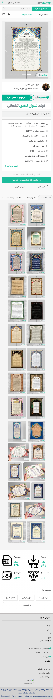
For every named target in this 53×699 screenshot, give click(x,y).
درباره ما (48, 625)
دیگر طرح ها (30, 126)
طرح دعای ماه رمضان (36, 431)
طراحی (28, 123)
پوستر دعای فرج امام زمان (16, 262)
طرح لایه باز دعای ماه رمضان (18, 452)
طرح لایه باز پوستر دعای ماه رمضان (38, 491)
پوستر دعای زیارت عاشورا (16, 335)
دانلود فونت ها (44, 673)
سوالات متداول (44, 676)
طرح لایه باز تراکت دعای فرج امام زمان (15, 510)
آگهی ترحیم (27, 597)
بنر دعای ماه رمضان (34, 471)
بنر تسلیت (27, 605)
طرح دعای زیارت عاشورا (35, 335)
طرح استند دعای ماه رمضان (17, 431)
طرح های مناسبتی (15, 123)
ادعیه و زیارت (16, 126)
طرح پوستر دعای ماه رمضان (15, 471)
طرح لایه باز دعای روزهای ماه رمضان (17, 532)
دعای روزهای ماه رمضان (19, 491)
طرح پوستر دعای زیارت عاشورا (36, 286)
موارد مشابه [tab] (45, 197)
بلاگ (49, 633)
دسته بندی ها (44, 14)
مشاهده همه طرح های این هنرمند (26, 88)
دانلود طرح (10, 597)
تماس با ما (47, 629)
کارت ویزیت (43, 597)
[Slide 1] (29, 74)
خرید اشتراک (27, 14)
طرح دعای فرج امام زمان (35, 262)
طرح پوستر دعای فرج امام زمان (36, 214)
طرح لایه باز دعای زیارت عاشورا (17, 286)
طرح (36, 123)
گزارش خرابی (20, 186)
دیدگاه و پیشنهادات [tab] (14, 197)
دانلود (25, 180)
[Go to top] (45, 692)
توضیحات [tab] (30, 197)
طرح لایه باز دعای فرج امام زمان (17, 214)
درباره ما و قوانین (43, 669)
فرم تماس (45, 656)
